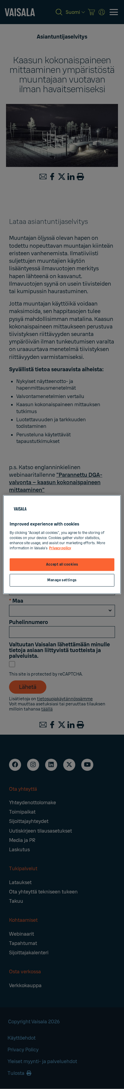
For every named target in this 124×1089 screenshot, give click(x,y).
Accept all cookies (62, 564)
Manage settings (62, 580)
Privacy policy (60, 548)
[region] (62, 544)
